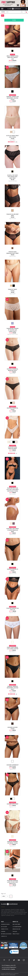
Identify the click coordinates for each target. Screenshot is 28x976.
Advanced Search (5, 924)
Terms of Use (12, 974)
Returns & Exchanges (6, 933)
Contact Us (4, 936)
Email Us (13, 969)
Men (7, 11)
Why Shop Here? (16, 924)
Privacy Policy (16, 933)
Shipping (3, 931)
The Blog (15, 931)
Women (3, 11)
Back (3, 15)
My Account (4, 926)
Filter (14, 20)
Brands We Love (16, 929)
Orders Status (4, 929)
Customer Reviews (17, 926)
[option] (12, 51)
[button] (14, 951)
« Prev (3, 896)
